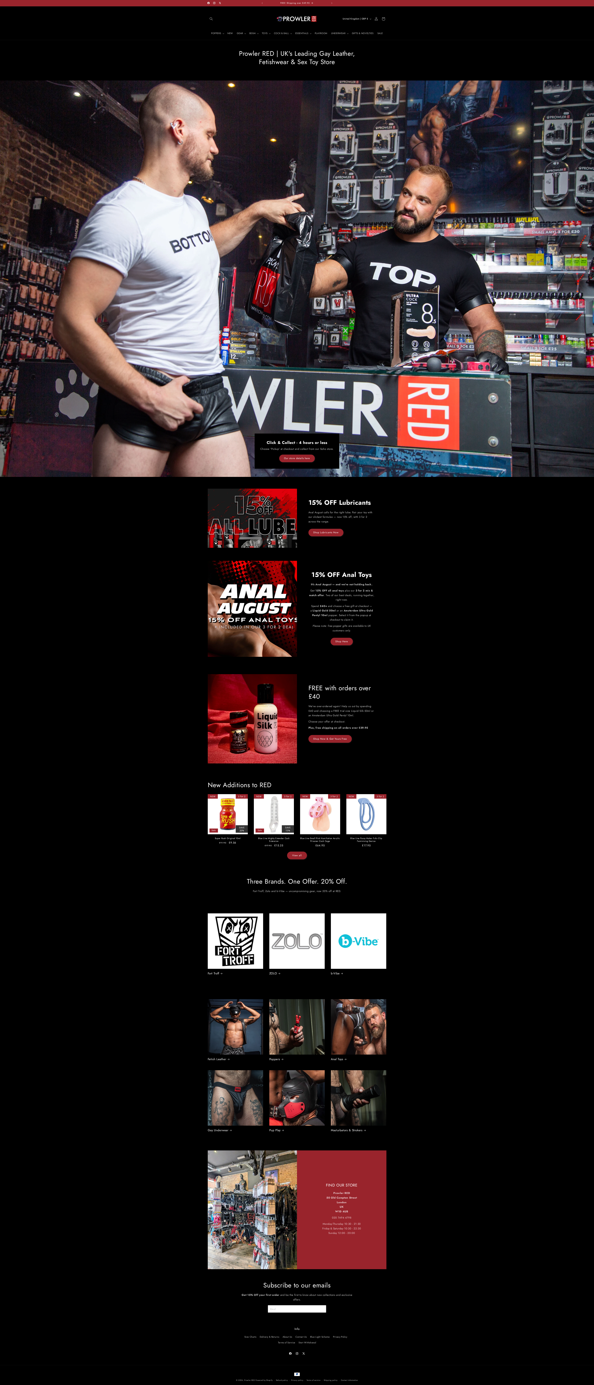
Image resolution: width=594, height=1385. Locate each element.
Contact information (349, 1380)
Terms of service (314, 1380)
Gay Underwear (218, 1130)
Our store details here (297, 458)
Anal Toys (337, 1059)
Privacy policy (297, 1380)
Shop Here (341, 641)
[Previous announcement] (262, 3)
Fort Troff (213, 973)
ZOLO (273, 973)
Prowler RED (249, 1380)
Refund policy (282, 1380)
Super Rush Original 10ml (228, 838)
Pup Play (275, 1130)
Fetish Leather (217, 1059)
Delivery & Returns (269, 1336)
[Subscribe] (322, 1309)
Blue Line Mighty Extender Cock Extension (274, 840)
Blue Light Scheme (320, 1336)
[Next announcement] (331, 3)
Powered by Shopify (264, 1380)
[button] (211, 18)
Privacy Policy (340, 1336)
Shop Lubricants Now (326, 532)
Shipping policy (331, 1380)
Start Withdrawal (307, 1342)
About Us (287, 1336)
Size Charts (250, 1336)
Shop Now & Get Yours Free (330, 739)
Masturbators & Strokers (347, 1130)
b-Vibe (335, 973)
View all (297, 855)
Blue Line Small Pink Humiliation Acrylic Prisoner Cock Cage (320, 840)
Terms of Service (286, 1342)
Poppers (274, 1059)
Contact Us (301, 1336)
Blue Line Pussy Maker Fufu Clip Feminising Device (366, 840)
